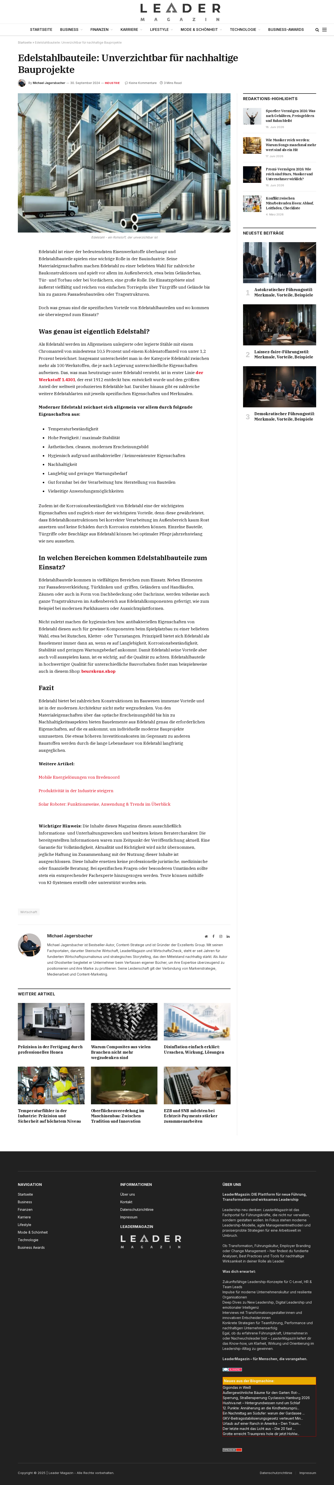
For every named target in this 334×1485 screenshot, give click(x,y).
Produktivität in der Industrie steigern (76, 790)
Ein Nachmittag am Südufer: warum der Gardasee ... (264, 1413)
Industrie (112, 83)
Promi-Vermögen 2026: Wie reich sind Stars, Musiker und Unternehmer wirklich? (289, 174)
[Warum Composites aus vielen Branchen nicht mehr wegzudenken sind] (124, 1021)
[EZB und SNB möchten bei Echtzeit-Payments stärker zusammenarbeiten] (197, 1085)
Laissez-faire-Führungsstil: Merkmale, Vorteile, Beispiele (283, 354)
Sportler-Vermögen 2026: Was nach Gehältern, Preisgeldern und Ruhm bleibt (290, 116)
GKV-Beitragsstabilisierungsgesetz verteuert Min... (263, 1418)
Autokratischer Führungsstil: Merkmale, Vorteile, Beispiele (283, 292)
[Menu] (324, 29)
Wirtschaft (28, 912)
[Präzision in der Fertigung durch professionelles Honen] (51, 1021)
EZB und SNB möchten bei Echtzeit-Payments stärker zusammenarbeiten (190, 1116)
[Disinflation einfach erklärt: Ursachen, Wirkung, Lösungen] (197, 1021)
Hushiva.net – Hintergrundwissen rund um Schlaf (261, 1403)
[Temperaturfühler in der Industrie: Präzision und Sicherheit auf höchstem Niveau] (51, 1085)
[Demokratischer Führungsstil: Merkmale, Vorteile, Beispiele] (279, 386)
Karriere (129, 29)
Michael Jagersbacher (49, 83)
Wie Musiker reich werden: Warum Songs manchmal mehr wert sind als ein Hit (291, 145)
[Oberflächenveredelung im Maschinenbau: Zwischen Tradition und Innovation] (124, 1085)
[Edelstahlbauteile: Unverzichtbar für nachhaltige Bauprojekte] (124, 163)
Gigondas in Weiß (237, 1387)
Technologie (243, 29)
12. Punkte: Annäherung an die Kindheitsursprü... (261, 1408)
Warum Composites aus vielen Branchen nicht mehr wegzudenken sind (121, 1052)
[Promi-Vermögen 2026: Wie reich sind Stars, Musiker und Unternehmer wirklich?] (252, 174)
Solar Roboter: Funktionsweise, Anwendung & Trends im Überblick (104, 804)
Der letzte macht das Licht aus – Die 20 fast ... (259, 1428)
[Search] (317, 29)
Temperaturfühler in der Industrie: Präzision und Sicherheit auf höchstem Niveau (49, 1116)
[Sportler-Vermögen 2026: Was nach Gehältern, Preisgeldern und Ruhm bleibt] (252, 116)
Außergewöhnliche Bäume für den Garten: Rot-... (261, 1393)
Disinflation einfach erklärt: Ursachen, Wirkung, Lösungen (194, 1049)
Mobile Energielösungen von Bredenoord (79, 777)
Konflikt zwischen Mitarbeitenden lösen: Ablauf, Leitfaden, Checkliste (290, 203)
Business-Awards (286, 29)
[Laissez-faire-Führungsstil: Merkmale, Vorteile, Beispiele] (279, 324)
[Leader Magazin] (167, 12)
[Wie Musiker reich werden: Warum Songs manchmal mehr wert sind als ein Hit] (252, 145)
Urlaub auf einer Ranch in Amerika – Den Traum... (262, 1423)
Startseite (41, 29)
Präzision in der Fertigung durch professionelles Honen (50, 1049)
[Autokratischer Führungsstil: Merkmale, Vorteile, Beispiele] (279, 262)
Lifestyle (159, 29)
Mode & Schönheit (199, 29)
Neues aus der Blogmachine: (249, 1381)
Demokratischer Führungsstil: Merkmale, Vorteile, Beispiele (284, 416)
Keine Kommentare (143, 83)
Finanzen (99, 29)
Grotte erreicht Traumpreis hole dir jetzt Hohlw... (261, 1434)
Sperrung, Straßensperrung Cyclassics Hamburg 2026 (266, 1398)
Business (69, 29)
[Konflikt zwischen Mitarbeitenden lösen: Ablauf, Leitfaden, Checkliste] (252, 203)
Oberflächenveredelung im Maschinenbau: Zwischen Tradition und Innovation (117, 1116)
